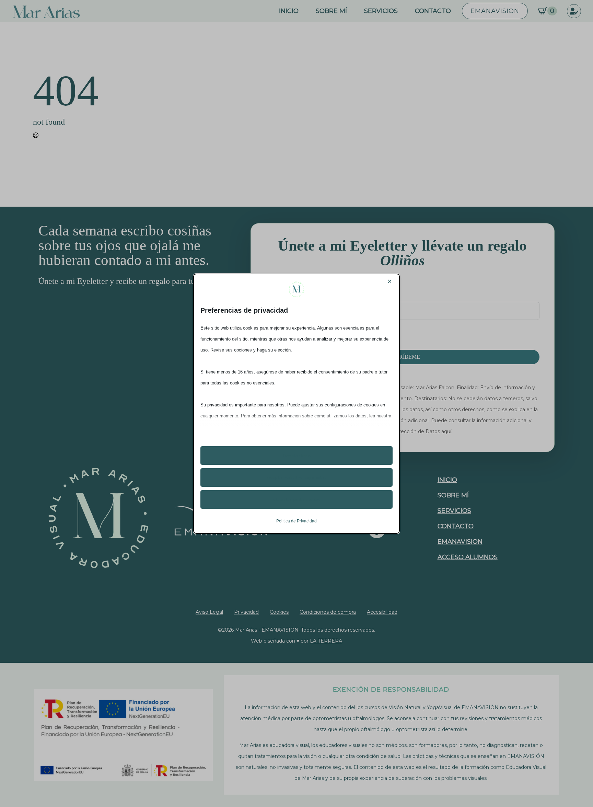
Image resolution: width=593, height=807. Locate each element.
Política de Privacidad (296, 521)
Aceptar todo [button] (297, 455)
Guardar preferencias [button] (296, 499)
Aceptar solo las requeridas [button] (296, 477)
